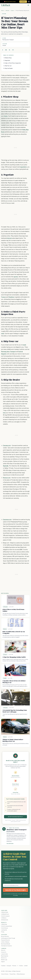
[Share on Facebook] (2, 49)
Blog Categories (4, 955)
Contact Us (3, 952)
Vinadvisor (11, 297)
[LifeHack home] (5, 5)
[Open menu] (28, 5)
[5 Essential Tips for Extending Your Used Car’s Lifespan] (15, 697)
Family (4, 678)
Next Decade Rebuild (5, 943)
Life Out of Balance (5, 942)
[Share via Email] (13, 49)
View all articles (10, 843)
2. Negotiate (7, 60)
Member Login (4, 959)
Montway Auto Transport (8, 39)
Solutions (4, 934)
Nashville (5, 466)
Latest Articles (4, 954)
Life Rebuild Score (5, 914)
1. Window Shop (8, 57)
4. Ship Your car (8, 65)
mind (2, 333)
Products (4, 922)
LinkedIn (25, 965)
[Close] (29, 2)
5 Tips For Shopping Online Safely (14, 657)
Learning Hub (4, 930)
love (4, 412)
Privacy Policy (13, 974)
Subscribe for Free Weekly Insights (15, 890)
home (5, 116)
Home (2, 10)
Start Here (4, 910)
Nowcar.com (7, 477)
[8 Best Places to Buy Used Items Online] (15, 600)
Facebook (3, 965)
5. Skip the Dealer (8, 68)
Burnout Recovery (5, 936)
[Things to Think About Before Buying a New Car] (15, 727)
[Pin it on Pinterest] (6, 49)
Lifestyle (7, 10)
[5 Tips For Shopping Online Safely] (15, 646)
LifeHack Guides (4, 912)
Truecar (3, 297)
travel (24, 345)
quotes (16, 276)
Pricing (2, 931)
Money (4, 629)
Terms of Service (4, 974)
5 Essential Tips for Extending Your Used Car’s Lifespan (15, 711)
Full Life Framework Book (6, 926)
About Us (3, 950)
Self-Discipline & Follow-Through (8, 938)
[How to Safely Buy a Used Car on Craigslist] (15, 622)
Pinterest (14, 965)
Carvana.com (7, 445)
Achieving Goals (4, 919)
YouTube (21, 965)
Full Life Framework (5, 916)
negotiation (23, 167)
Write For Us (3, 957)
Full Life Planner (4, 928)
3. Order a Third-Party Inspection (12, 63)
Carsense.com (7, 519)
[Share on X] (9, 49)
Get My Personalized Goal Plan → (15, 816)
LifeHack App (4, 924)
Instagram (9, 965)
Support (3, 961)
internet (9, 238)
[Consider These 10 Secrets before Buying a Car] (15, 670)
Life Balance (3, 917)
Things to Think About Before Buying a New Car (13, 740)
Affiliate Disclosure (21, 974)
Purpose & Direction (5, 940)
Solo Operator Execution (6, 945)
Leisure (12, 10)
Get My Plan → (23, 1)
